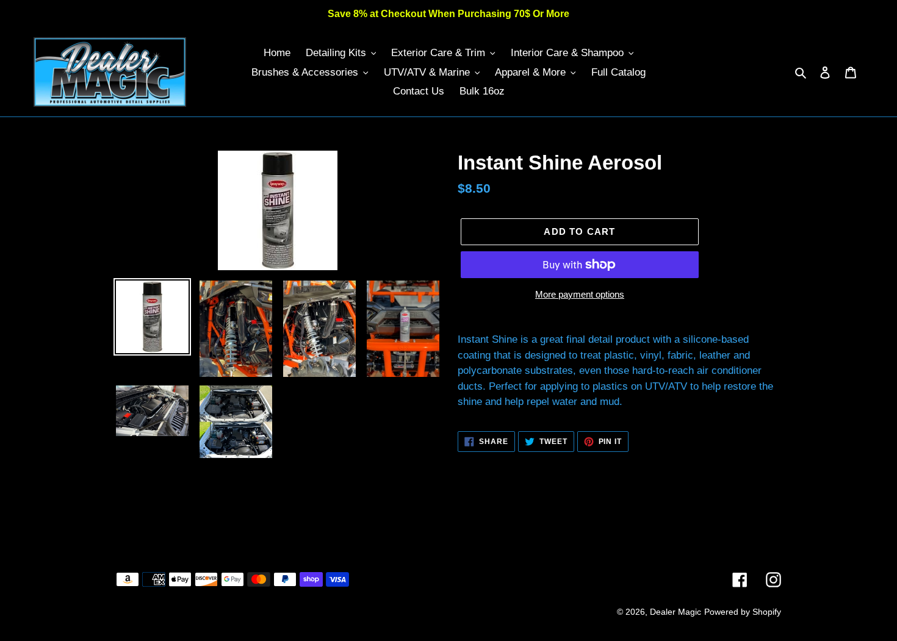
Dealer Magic (675, 612)
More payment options (579, 294)
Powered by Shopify (742, 612)
